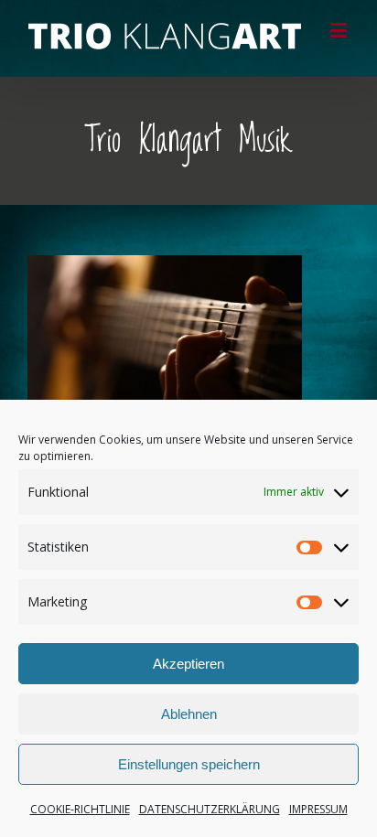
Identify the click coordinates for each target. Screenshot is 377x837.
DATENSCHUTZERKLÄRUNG (209, 809)
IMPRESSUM (318, 809)
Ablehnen (189, 714)
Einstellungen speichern (189, 764)
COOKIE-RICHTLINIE (80, 809)
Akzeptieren (188, 663)
